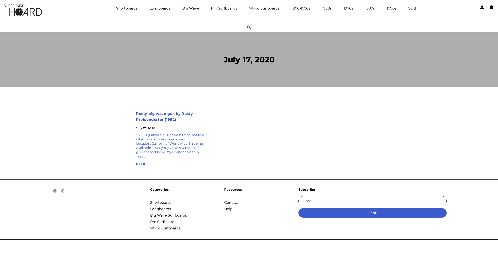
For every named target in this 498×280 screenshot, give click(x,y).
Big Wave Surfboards (168, 215)
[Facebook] (54, 190)
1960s (327, 8)
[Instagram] (62, 190)
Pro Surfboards (224, 8)
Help (228, 209)
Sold (412, 8)
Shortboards (127, 8)
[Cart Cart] (491, 7)
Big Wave (190, 8)
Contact (231, 202)
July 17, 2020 (249, 59)
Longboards (160, 8)
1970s (348, 8)
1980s (370, 8)
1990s (391, 8)
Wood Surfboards (264, 8)
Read (140, 164)
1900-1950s (301, 8)
